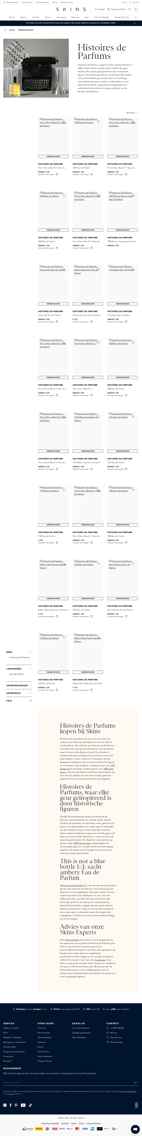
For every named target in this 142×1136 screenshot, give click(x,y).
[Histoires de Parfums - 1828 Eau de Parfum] (122, 358)
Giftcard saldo (9, 1047)
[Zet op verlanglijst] (64, 122)
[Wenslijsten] (129, 9)
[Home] (5, 30)
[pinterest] (16, 1105)
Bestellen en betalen (12, 1037)
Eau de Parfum (17, 674)
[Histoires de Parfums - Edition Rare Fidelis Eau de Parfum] (88, 653)
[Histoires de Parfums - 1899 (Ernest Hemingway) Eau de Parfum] (122, 211)
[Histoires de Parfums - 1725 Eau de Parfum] (53, 653)
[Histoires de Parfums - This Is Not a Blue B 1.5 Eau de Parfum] (88, 211)
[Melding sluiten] (134, 23)
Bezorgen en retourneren (14, 1042)
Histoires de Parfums (20, 657)
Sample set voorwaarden (14, 1051)
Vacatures (42, 1042)
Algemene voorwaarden (128, 1091)
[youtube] (23, 1105)
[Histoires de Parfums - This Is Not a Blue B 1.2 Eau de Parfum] (53, 137)
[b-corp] (136, 1105)
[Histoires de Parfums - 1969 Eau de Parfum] (88, 137)
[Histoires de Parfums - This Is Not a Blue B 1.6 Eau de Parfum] (53, 358)
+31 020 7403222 (117, 1028)
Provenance (8, 1056)
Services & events (42, 2)
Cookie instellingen (93, 1123)
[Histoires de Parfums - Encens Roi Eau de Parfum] (53, 285)
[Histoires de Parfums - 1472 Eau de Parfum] (122, 432)
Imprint (74, 1123)
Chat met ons (116, 1037)
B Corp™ (7, 1061)
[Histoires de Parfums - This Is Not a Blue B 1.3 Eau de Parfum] (88, 506)
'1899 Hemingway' (82, 843)
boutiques (100, 960)
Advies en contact (11, 1028)
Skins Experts (72, 940)
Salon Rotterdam (45, 1056)
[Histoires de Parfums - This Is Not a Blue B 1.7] (88, 358)
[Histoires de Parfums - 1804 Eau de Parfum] (53, 211)
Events (40, 1047)
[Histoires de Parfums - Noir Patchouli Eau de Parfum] (122, 580)
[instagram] (5, 1105)
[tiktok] (30, 1105)
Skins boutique (116, 1042)
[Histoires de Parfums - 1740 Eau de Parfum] (53, 506)
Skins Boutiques (12, 2)
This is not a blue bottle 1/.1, (74, 885)
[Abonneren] (135, 1082)
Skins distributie (79, 1037)
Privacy (11, 1094)
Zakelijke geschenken (81, 1032)
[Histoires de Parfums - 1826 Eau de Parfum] (122, 506)
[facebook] (11, 1105)
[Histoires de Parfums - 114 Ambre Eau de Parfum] (122, 285)
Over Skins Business (80, 1028)
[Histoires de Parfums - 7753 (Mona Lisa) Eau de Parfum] (88, 432)
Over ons (42, 1028)
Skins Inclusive (27, 2)
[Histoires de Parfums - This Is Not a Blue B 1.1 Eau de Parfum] (122, 137)
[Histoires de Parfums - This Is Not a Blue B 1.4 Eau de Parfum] (53, 432)
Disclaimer (65, 1123)
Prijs (9, 701)
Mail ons (113, 1032)
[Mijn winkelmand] (136, 9)
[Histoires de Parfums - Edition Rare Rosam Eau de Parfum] (53, 580)
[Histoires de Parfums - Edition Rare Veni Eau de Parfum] (88, 285)
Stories (54, 2)
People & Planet (45, 1061)
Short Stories (43, 1051)
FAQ (5, 1032)
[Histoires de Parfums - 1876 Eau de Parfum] (88, 580)
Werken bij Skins (67, 2)
